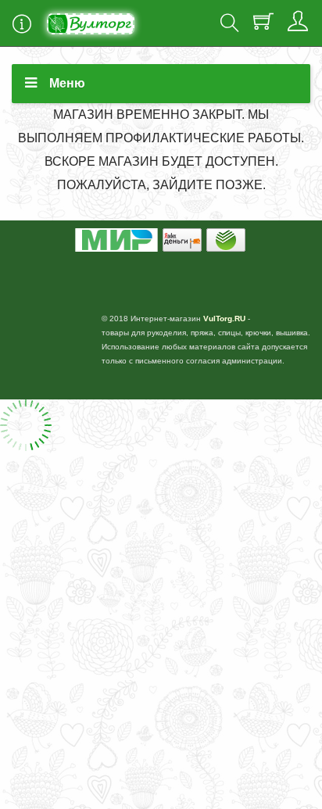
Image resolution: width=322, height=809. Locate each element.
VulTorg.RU (224, 318)
